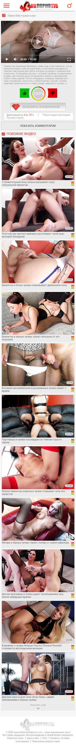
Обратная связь (15, 738)
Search (69, 5)
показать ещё (38, 705)
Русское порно (15, 117)
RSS (44, 738)
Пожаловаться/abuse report (46, 741)
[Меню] (7, 6)
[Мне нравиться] (25, 93)
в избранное (38, 107)
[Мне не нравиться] (52, 93)
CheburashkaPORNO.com (39, 6)
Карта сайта (33, 738)
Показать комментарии (38, 125)
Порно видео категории (56, 115)
